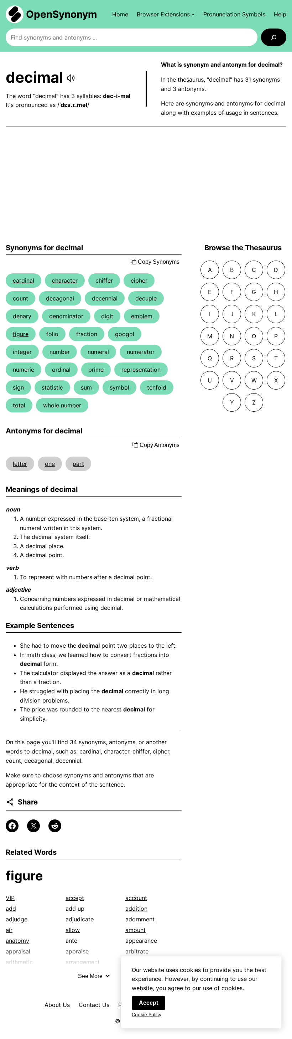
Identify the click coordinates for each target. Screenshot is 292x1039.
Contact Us (94, 1004)
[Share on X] (33, 825)
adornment (140, 919)
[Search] (273, 37)
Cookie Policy (146, 1014)
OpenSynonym (61, 14)
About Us (57, 1004)
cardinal (23, 280)
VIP (10, 897)
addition (136, 908)
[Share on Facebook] (12, 825)
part (78, 463)
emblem (141, 316)
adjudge (16, 919)
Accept (148, 1003)
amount (135, 929)
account (136, 897)
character (65, 280)
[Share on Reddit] (54, 825)
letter (20, 463)
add (11, 908)
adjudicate (80, 919)
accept (75, 897)
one (50, 463)
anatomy (17, 940)
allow (73, 929)
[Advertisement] (146, 185)
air (9, 929)
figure (20, 334)
